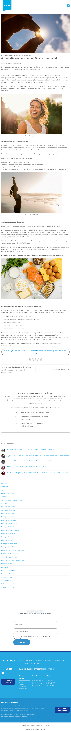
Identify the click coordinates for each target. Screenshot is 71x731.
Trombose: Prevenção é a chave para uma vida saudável (25, 466)
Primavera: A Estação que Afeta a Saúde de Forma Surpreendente (29, 461)
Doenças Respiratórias (9, 543)
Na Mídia (50, 660)
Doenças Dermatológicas (10, 523)
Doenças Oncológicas (8, 537)
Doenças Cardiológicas (9, 520)
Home (21, 660)
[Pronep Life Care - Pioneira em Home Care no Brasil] (7, 5)
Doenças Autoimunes (8, 517)
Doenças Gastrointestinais (10, 530)
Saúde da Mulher (7, 577)
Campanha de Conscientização (12, 500)
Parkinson (4, 567)
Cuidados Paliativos (8, 510)
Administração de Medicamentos (12, 480)
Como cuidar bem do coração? (56, 369)
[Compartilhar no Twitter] (35, 359)
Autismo (4, 497)
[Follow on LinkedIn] (10, 669)
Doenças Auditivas (7, 513)
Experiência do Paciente (9, 554)
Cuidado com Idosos (8, 507)
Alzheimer (4, 486)
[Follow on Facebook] (3, 669)
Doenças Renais (6, 540)
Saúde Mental (6, 580)
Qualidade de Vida (7, 574)
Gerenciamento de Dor (9, 557)
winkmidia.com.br (44, 725)
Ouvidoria (28, 663)
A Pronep (28, 660)
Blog (21, 663)
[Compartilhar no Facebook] (32, 359)
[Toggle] (16, 412)
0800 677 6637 (35, 669)
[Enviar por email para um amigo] (38, 359)
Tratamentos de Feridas (9, 584)
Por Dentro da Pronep (8, 570)
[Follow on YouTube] (3, 673)
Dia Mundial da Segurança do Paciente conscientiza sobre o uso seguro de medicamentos (16, 369)
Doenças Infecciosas (8, 533)
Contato (37, 663)
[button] (68, 5)
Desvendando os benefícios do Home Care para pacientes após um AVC (31, 449)
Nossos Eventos (61, 660)
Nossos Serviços (39, 660)
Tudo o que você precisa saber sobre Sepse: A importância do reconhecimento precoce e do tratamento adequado (37, 473)
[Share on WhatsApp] (29, 359)
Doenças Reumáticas (8, 547)
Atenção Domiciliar (7, 493)
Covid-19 (4, 503)
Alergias (4, 483)
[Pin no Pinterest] (41, 359)
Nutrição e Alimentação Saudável (12, 560)
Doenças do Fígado (8, 527)
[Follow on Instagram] (7, 669)
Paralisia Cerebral (7, 564)
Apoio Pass (5, 490)
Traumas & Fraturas (7, 587)
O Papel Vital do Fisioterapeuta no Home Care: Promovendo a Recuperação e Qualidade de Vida (37, 456)
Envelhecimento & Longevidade (12, 550)
